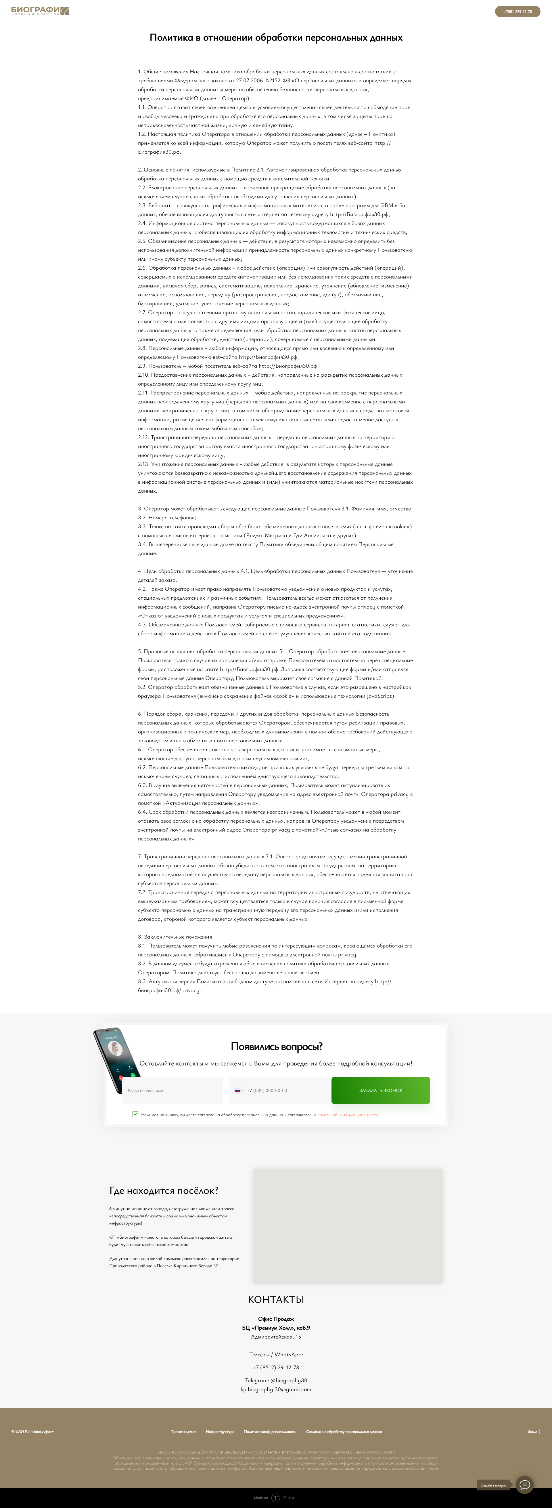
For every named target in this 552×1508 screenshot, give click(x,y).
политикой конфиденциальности (347, 1114)
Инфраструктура (220, 1431)
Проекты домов (183, 1431)
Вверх (532, 1431)
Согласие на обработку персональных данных (344, 1431)
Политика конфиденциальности (270, 1431)
